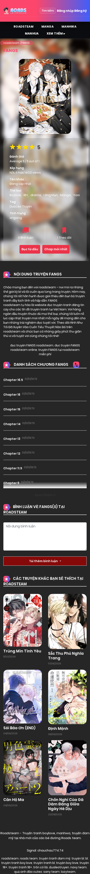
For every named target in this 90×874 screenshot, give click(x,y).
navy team (78, 867)
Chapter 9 (11, 483)
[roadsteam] (15, 10)
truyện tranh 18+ (20, 867)
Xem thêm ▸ (56, 33)
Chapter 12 (11, 453)
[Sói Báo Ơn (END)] (22, 696)
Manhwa (69, 26)
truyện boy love (67, 863)
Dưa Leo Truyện (21, 206)
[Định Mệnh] (67, 696)
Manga (47, 26)
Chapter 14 (12, 424)
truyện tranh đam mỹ (54, 858)
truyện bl (78, 858)
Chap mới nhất (55, 249)
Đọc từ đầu (30, 249)
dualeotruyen (59, 867)
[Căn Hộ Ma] (22, 767)
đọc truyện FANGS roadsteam (31, 345)
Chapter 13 (11, 439)
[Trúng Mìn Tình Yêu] (22, 620)
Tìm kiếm (48, 10)
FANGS (26, 43)
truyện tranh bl (44, 863)
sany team (51, 872)
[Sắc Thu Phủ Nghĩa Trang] (67, 621)
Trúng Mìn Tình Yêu (22, 651)
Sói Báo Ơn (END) (19, 727)
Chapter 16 (11, 394)
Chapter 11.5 (12, 468)
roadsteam (11, 43)
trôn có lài (40, 867)
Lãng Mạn (51, 195)
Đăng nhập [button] (65, 11)
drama (36, 195)
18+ (25, 195)
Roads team (71, 838)
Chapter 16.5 (13, 380)
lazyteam (68, 872)
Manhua (32, 33)
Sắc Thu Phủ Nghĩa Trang (66, 656)
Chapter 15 (11, 409)
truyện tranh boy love (16, 863)
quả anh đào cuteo (28, 872)
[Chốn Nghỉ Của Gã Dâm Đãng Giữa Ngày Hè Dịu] (67, 767)
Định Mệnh (58, 728)
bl (86, 858)
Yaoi (76, 195)
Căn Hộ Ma (13, 799)
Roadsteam (23, 26)
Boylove (15, 195)
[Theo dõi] (64, 231)
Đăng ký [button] (80, 11)
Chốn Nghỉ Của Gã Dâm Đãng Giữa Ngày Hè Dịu (66, 804)
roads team (29, 858)
